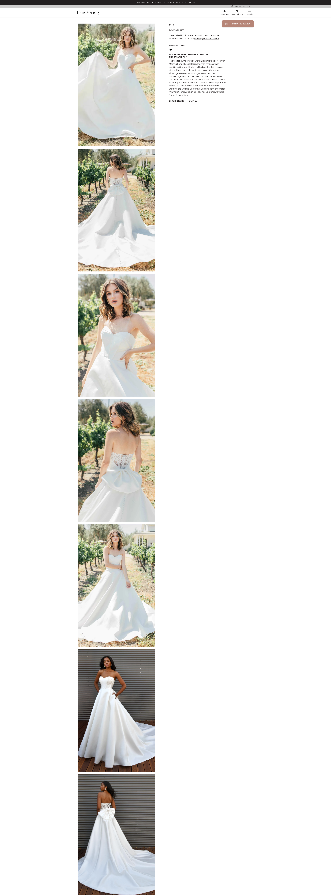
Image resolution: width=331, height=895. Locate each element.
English (238, 6)
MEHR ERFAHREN (188, 2)
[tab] (177, 101)
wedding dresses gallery (206, 38)
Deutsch (246, 6)
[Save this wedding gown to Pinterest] (170, 49)
